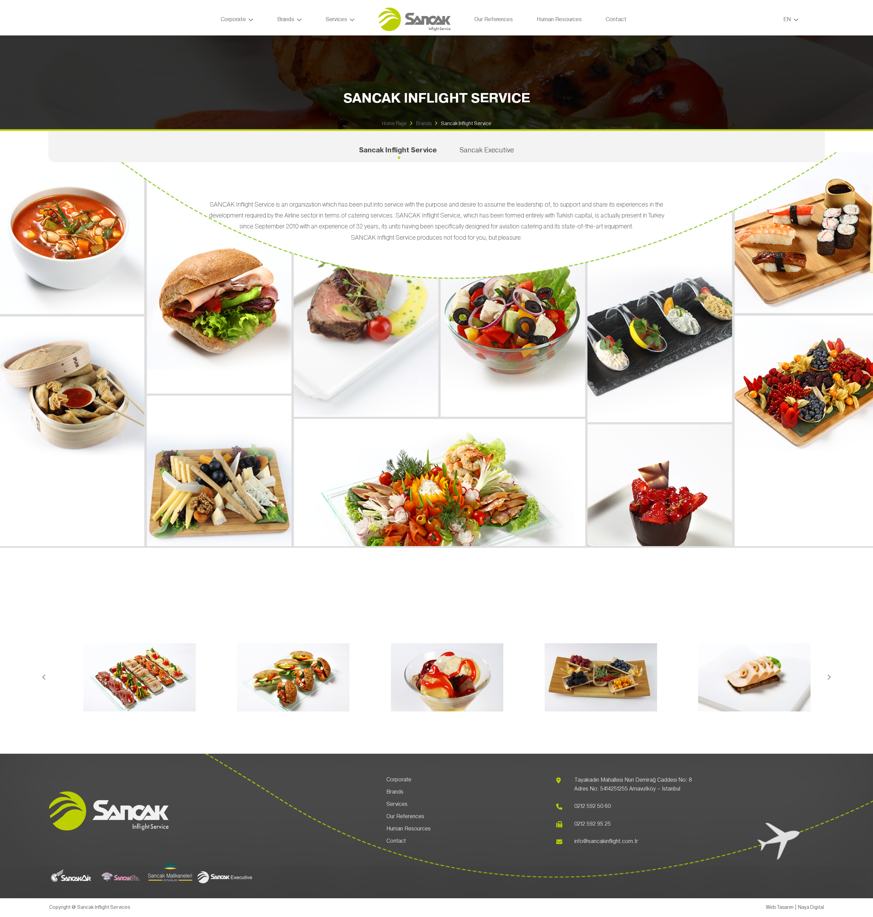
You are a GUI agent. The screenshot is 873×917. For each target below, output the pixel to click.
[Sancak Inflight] (414, 19)
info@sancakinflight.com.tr (606, 841)
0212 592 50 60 (592, 806)
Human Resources (559, 19)
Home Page (394, 123)
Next (829, 677)
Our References (493, 19)
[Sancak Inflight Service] (108, 828)
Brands (424, 123)
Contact (616, 19)
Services (397, 804)
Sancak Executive (487, 150)
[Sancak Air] (71, 884)
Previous (44, 677)
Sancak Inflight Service (466, 123)
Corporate (398, 779)
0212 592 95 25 (592, 824)
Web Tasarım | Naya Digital (795, 907)
